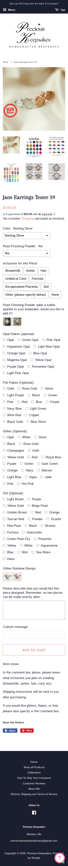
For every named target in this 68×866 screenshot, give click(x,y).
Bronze (50, 526)
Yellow (11, 545)
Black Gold (15, 422)
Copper (34, 415)
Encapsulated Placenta (21, 286)
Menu (11, 9)
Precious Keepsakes (39, 853)
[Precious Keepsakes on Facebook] (34, 813)
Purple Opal (15, 366)
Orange (12, 470)
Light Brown (15, 499)
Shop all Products (34, 767)
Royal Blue (53, 457)
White (26, 437)
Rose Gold (29, 388)
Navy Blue (14, 408)
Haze (11, 559)
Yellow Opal (43, 360)
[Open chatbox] (59, 858)
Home (5, 62)
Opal (10, 340)
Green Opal (30, 340)
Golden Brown (17, 512)
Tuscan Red (15, 519)
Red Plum (14, 526)
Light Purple (15, 395)
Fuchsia (12, 532)
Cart (62, 9)
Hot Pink (28, 484)
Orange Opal (16, 353)
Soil (46, 286)
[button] (34, 214)
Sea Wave (43, 552)
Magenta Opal (17, 360)
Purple (54, 402)
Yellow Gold (15, 457)
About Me (34, 788)
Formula (37, 278)
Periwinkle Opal (43, 366)
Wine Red (14, 415)
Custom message (15, 627)
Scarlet (56, 519)
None (55, 294)
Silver (49, 388)
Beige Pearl (40, 506)
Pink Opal (53, 340)
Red (24, 402)
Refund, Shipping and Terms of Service (34, 794)
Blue (39, 402)
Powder (37, 519)
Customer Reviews (34, 783)
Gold (10, 388)
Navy (29, 470)
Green (52, 395)
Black (36, 395)
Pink (10, 402)
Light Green (38, 408)
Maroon (47, 470)
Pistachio (44, 539)
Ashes (30, 270)
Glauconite (34, 532)
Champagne (15, 450)
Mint (25, 552)
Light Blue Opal (49, 346)
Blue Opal (40, 353)
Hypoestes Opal (18, 346)
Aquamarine (49, 545)
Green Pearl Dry (18, 539)
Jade (48, 477)
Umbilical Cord (15, 278)
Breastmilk (12, 270)
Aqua (32, 477)
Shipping (27, 218)
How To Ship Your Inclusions (34, 777)
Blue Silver (38, 422)
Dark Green (50, 464)
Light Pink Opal (18, 373)
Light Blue (14, 477)
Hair (43, 270)
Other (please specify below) (25, 294)
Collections (34, 772)
